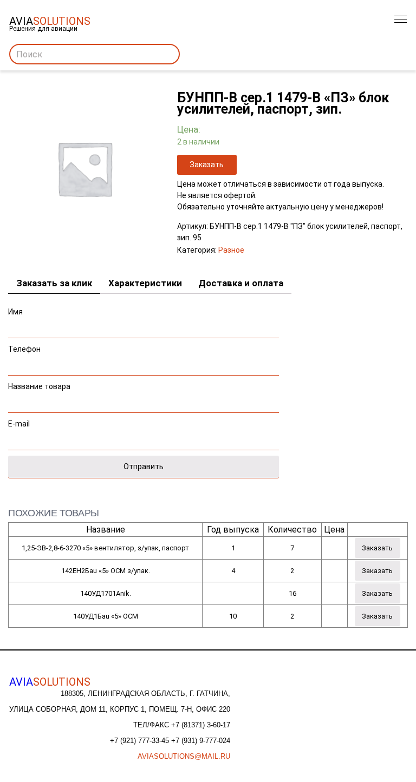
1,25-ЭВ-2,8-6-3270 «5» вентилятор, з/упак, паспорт (105, 548)
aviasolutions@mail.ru (184, 756)
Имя (15, 311)
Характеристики (145, 283)
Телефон (24, 349)
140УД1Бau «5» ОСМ (105, 616)
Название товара (39, 386)
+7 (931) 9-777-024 (200, 741)
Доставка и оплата (240, 283)
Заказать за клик (54, 283)
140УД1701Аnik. (105, 593)
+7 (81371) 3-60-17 (200, 725)
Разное (231, 250)
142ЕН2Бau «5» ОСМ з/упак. (105, 571)
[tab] (54, 283)
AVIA (49, 681)
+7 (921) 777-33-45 (140, 741)
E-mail (19, 423)
